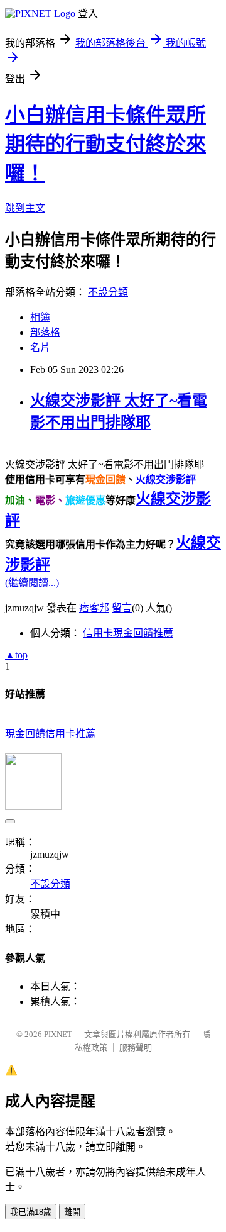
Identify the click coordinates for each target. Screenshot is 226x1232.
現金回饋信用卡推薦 (50, 733)
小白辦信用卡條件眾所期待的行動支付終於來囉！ (105, 144)
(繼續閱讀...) (32, 582)
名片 (40, 347)
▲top (16, 655)
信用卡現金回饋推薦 (128, 633)
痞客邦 (94, 607)
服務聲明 (135, 1047)
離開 (72, 1212)
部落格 (45, 332)
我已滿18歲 (30, 1212)
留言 (122, 607)
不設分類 (108, 292)
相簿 (40, 317)
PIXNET (58, 1034)
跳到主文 (25, 208)
